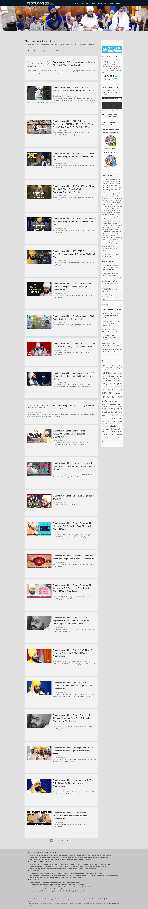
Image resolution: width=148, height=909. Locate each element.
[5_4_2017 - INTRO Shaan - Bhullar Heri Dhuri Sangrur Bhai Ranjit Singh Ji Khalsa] (39, 475)
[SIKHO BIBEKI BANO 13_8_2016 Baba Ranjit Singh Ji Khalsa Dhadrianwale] (39, 662)
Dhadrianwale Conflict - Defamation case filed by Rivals (110, 283)
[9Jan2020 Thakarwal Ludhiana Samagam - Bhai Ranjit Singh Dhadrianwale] (39, 296)
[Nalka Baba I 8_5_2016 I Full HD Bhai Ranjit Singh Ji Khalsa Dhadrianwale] (39, 792)
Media (111, 3)
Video (93, 3)
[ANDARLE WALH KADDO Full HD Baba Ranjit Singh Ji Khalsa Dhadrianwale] (39, 695)
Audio (86, 3)
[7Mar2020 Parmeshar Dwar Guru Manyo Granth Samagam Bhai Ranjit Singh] (39, 263)
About (81, 3)
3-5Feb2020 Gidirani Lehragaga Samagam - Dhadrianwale (109, 337)
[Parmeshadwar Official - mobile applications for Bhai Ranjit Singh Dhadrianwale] (39, 66)
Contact (118, 3)
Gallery (105, 3)
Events (100, 3)
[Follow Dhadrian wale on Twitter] (116, 896)
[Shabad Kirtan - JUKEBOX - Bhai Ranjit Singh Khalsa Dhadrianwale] (39, 443)
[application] (112, 98)
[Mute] (117, 98)
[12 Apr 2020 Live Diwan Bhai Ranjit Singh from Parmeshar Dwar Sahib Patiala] (39, 166)
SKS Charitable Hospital (74, 878)
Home (76, 3)
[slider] (120, 98)
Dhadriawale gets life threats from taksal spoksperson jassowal (111, 297)
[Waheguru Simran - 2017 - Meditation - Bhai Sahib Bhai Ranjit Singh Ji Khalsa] (39, 385)
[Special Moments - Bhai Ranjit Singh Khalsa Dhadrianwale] (39, 328)
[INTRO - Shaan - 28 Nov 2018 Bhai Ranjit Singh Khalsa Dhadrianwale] (39, 355)
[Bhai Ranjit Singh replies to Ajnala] (39, 508)
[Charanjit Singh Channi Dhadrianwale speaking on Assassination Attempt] (39, 760)
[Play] (103, 98)
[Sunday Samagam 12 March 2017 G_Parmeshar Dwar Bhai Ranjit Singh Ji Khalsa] (39, 535)
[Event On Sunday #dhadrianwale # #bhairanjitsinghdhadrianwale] (39, 99)
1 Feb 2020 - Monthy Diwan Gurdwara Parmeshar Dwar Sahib (111, 316)
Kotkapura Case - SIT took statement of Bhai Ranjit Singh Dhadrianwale (110, 267)
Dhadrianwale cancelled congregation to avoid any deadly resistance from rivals (111, 275)
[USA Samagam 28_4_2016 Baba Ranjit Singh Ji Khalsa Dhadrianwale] (39, 825)
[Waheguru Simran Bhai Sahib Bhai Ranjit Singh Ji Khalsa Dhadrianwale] (39, 568)
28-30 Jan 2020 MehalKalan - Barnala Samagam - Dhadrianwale (111, 324)
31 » (68, 841)
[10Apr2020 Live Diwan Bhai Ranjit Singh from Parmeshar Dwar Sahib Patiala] (39, 231)
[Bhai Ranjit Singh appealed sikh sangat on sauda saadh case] (39, 407)
